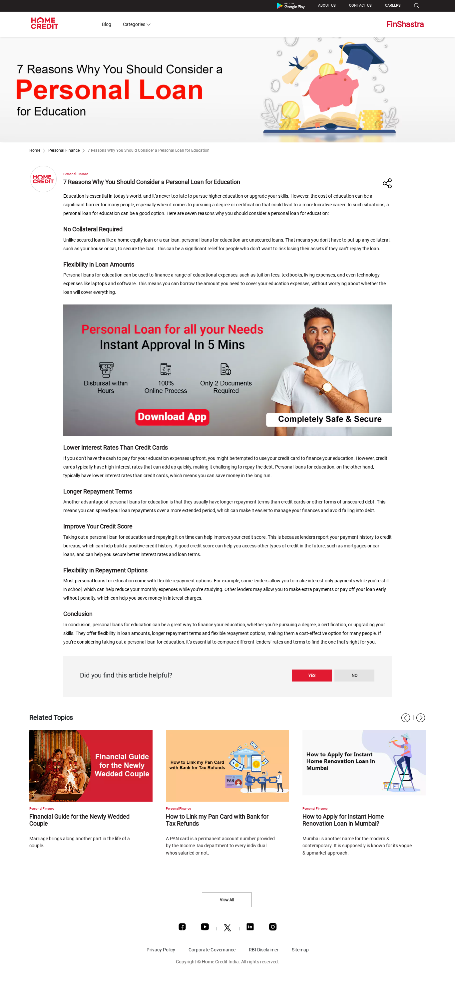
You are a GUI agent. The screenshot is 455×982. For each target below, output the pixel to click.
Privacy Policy (161, 949)
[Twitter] (227, 929)
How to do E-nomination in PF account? (354, 816)
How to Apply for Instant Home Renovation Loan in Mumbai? (206, 820)
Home (34, 150)
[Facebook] (182, 928)
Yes (311, 675)
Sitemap (300, 949)
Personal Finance (64, 150)
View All (227, 899)
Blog (106, 24)
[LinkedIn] (250, 928)
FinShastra (405, 24)
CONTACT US (360, 5)
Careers (393, 5)
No (354, 675)
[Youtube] (205, 928)
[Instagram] (273, 928)
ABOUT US (327, 5)
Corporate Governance (212, 949)
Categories (134, 24)
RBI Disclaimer (263, 949)
